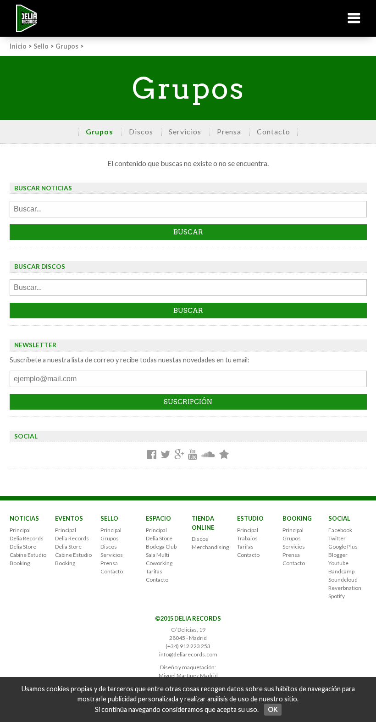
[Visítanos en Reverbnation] (224, 455)
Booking (20, 563)
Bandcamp (341, 571)
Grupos (66, 46)
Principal (20, 530)
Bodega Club (161, 546)
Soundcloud (343, 579)
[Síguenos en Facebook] (151, 455)
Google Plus (343, 546)
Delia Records (27, 538)
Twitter (337, 538)
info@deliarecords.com (188, 654)
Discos (141, 131)
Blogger (338, 554)
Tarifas (154, 571)
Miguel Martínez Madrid (188, 675)
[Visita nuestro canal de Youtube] (192, 455)
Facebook (340, 530)
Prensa (229, 131)
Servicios (185, 131)
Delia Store (23, 546)
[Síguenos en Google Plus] (179, 455)
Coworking (159, 563)
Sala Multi (157, 554)
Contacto (273, 131)
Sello (41, 46)
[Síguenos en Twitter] (165, 455)
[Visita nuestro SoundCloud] (208, 455)
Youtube (338, 563)
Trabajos (247, 538)
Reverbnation (344, 587)
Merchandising (210, 547)
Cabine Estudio (28, 554)
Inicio (18, 46)
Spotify (336, 596)
